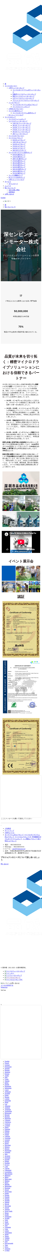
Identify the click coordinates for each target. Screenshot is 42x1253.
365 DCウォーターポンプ (21, 132)
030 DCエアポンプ (19, 140)
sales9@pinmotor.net (18, 849)
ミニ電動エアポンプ (30, 839)
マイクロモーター (11, 86)
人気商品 (8, 828)
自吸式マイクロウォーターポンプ (24, 94)
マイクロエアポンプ (16, 138)
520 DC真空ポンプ (19, 167)
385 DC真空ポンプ (19, 163)
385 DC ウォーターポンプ (21, 125)
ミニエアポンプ (14, 102)
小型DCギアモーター (16, 109)
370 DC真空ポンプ (19, 161)
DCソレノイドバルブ (16, 115)
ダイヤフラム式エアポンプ (14, 835)
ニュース (8, 186)
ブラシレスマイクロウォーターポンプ (26, 100)
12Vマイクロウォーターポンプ (23, 98)
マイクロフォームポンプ (17, 119)
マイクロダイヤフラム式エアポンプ (25, 104)
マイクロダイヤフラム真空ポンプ (24, 113)
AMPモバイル (9, 833)
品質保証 (12, 192)
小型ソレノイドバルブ (16, 179)
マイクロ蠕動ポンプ (16, 175)
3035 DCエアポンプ (19, 150)
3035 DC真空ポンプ (19, 169)
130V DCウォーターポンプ (22, 123)
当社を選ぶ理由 (14, 190)
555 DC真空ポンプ (19, 173)
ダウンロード (13, 184)
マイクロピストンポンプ (21, 107)
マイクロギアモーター (16, 136)
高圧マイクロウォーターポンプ (23, 96)
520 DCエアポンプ (19, 148)
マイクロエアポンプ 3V (23, 837)
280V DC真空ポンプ (19, 159)
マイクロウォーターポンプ (18, 121)
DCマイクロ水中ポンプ (17, 177)
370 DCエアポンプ (19, 146)
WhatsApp (4, 987)
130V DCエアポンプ (19, 142)
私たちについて (10, 188)
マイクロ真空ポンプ (16, 111)
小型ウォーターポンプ (16, 88)
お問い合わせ (9, 194)
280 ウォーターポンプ (20, 134)
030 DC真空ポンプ (19, 154)
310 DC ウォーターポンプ (21, 127)
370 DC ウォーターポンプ (21, 129)
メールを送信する (7, 985)
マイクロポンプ (10, 117)
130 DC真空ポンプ (19, 157)
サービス (8, 181)
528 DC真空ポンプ (19, 171)
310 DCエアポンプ (19, 144)
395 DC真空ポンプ (19, 165)
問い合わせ (5, 864)
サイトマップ (9, 830)
